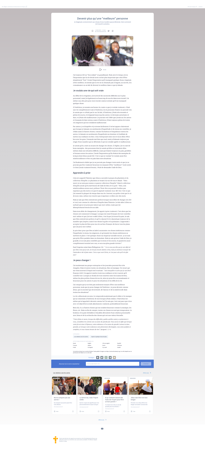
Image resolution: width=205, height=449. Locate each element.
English (89, 343)
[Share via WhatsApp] (106, 357)
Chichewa (119, 345)
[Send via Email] (114, 357)
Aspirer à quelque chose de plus (99, 336)
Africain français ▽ (192, 6)
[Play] (100, 69)
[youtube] (102, 429)
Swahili (119, 347)
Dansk (74, 343)
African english (106, 343)
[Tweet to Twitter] (101, 357)
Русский (104, 347)
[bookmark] (92, 31)
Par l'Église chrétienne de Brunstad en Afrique (13, 6)
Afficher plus (146, 373)
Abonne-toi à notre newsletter (69, 364)
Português (90, 347)
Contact (200, 6)
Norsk (103, 345)
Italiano (89, 345)
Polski (74, 347)
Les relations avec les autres (81, 336)
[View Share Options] (108, 31)
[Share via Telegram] (110, 357)
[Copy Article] (112, 31)
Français (75, 345)
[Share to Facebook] (97, 357)
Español (119, 343)
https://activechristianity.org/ (113, 351)
